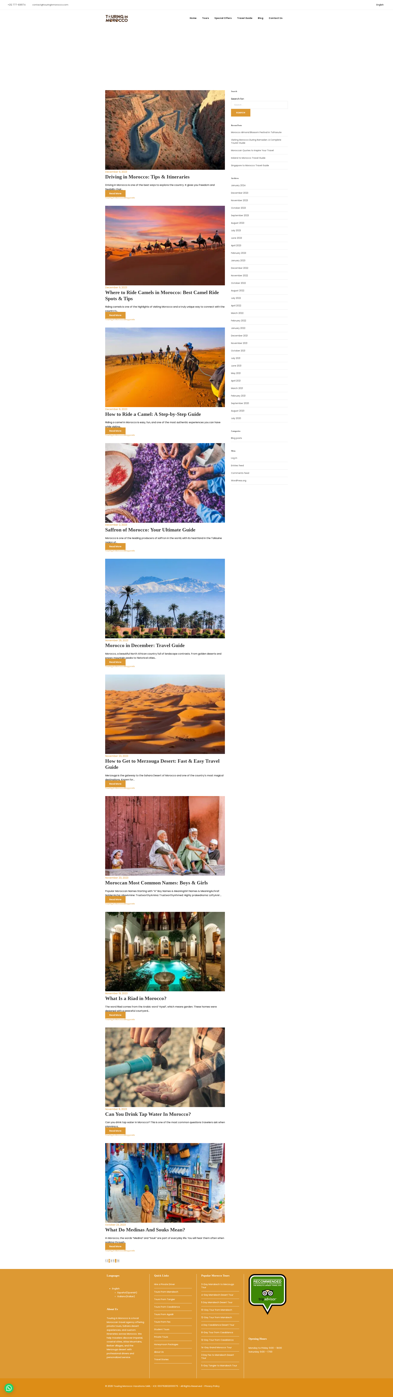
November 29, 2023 (116, 640)
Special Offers (223, 18)
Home (193, 18)
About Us (159, 1351)
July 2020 (236, 418)
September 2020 (240, 403)
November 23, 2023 (116, 756)
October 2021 (238, 350)
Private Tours (161, 1336)
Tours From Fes (162, 1321)
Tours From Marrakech (166, 1291)
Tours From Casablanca (167, 1306)
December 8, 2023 (116, 409)
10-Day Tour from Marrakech (216, 1309)
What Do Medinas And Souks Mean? (145, 1229)
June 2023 (236, 238)
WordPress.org (238, 480)
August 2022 (237, 290)
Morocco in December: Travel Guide (145, 645)
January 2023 (238, 260)
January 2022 (238, 328)
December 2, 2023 (116, 525)
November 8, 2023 (116, 1109)
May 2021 (236, 373)
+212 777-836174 (17, 4)
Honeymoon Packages (166, 1344)
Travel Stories (161, 1359)
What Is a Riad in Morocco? (136, 998)
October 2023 (238, 207)
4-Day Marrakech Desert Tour (217, 1294)
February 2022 (238, 320)
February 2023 (238, 253)
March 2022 (237, 313)
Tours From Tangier (164, 1299)
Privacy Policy (212, 1386)
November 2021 (239, 343)
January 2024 (238, 185)
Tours (205, 18)
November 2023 (239, 200)
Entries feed (237, 465)
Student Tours (161, 1329)
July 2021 (235, 358)
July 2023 (236, 230)
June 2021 (236, 365)
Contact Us (275, 18)
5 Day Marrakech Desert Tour (216, 1302)
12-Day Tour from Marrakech (216, 1317)
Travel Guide (244, 18)
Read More (115, 193)
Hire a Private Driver (164, 1284)
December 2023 (239, 192)
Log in (234, 458)
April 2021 (236, 380)
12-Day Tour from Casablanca (217, 1339)
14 (118, 1261)
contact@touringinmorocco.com (50, 4)
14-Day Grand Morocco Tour (216, 1347)
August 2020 (237, 410)
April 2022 (236, 305)
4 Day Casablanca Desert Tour (217, 1324)
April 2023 (236, 245)
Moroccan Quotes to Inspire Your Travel (252, 150)
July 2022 (236, 298)
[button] (9, 1388)
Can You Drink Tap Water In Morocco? (148, 1114)
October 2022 (238, 283)
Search (240, 112)
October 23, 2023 (115, 1224)
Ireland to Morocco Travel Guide (248, 157)
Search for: (237, 99)
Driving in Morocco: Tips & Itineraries (147, 177)
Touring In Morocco (114, 197)
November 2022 (239, 275)
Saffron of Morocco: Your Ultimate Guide (150, 530)
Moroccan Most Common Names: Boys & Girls (156, 882)
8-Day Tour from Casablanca (217, 1332)
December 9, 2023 (116, 172)
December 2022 (239, 268)
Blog (260, 18)
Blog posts (129, 197)
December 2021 (239, 335)
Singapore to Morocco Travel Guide (250, 165)
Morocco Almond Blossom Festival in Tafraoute (256, 132)
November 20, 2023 (116, 878)
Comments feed (240, 473)
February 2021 (238, 395)
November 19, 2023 (116, 993)
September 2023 (240, 215)
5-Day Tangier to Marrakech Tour (219, 1365)
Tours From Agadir (164, 1314)
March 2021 (237, 388)
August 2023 (237, 222)
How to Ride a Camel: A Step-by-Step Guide (153, 414)
